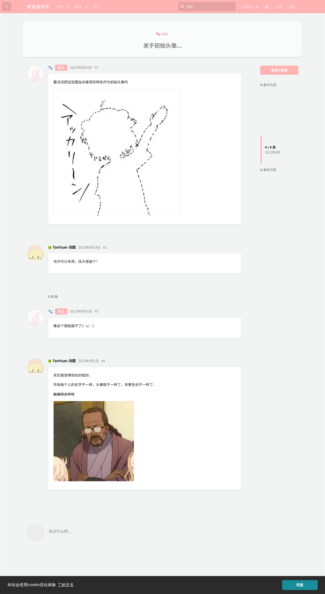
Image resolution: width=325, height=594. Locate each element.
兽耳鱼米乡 (38, 6)
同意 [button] (299, 585)
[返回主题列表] (6, 6)
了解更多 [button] (66, 585)
